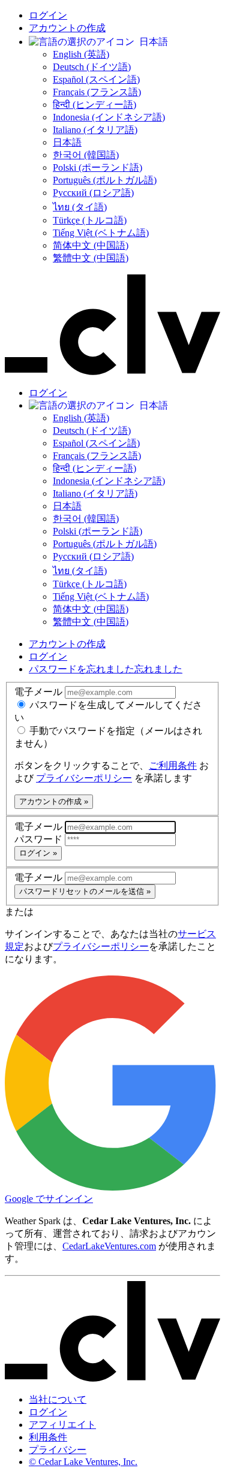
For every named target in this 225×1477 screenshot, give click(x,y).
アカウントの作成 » (53, 801)
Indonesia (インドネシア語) (109, 117)
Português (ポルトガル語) (105, 180)
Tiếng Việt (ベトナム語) (101, 233)
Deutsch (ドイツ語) (92, 67)
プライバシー (57, 1450)
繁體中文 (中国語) (90, 258)
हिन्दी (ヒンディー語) (94, 104)
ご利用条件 (173, 765)
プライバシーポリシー (84, 778)
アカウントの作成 (67, 28)
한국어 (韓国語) (86, 155)
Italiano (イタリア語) (95, 130)
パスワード (39, 839)
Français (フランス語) (97, 92)
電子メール (39, 692)
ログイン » (38, 852)
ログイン (48, 15)
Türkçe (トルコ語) (90, 220)
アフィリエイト (62, 1424)
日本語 (67, 142)
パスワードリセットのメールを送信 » (85, 891)
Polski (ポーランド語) (97, 167)
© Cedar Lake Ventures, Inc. (83, 1462)
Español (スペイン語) (96, 79)
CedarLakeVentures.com (109, 1246)
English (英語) (81, 54)
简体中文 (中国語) (90, 245)
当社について (57, 1399)
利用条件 (48, 1437)
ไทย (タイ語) (80, 207)
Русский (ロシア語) (93, 193)
